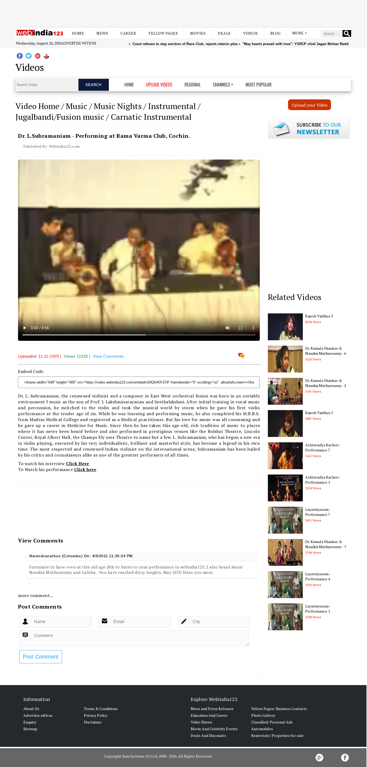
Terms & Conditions (101, 708)
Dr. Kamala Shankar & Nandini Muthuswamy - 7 (325, 544)
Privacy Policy (95, 715)
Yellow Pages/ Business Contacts (279, 708)
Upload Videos (159, 84)
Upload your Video (310, 105)
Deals (224, 33)
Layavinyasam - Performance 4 (317, 576)
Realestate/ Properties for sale (277, 735)
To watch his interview (53, 463)
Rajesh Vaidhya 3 (319, 316)
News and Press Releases (212, 708)
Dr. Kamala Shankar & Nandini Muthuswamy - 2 (325, 383)
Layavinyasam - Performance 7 (317, 512)
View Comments (108, 356)
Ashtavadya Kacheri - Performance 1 (322, 480)
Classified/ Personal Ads (272, 722)
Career (128, 33)
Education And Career (209, 715)
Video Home (37, 106)
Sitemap (30, 728)
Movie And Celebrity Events (214, 728)
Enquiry (29, 722)
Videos (250, 33)
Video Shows (201, 722)
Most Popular (259, 84)
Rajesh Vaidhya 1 (319, 412)
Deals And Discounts (208, 735)
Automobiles (262, 728)
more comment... (35, 595)
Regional (193, 84)
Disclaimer (93, 722)
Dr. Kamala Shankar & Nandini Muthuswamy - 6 (325, 351)
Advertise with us (79, 43)
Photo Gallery (263, 715)
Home (78, 33)
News (102, 33)
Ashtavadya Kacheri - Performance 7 (322, 447)
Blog (275, 33)
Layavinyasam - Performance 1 (317, 608)
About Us (31, 708)
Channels (221, 84)
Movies (198, 33)
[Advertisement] (183, 13)
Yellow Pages (163, 33)
